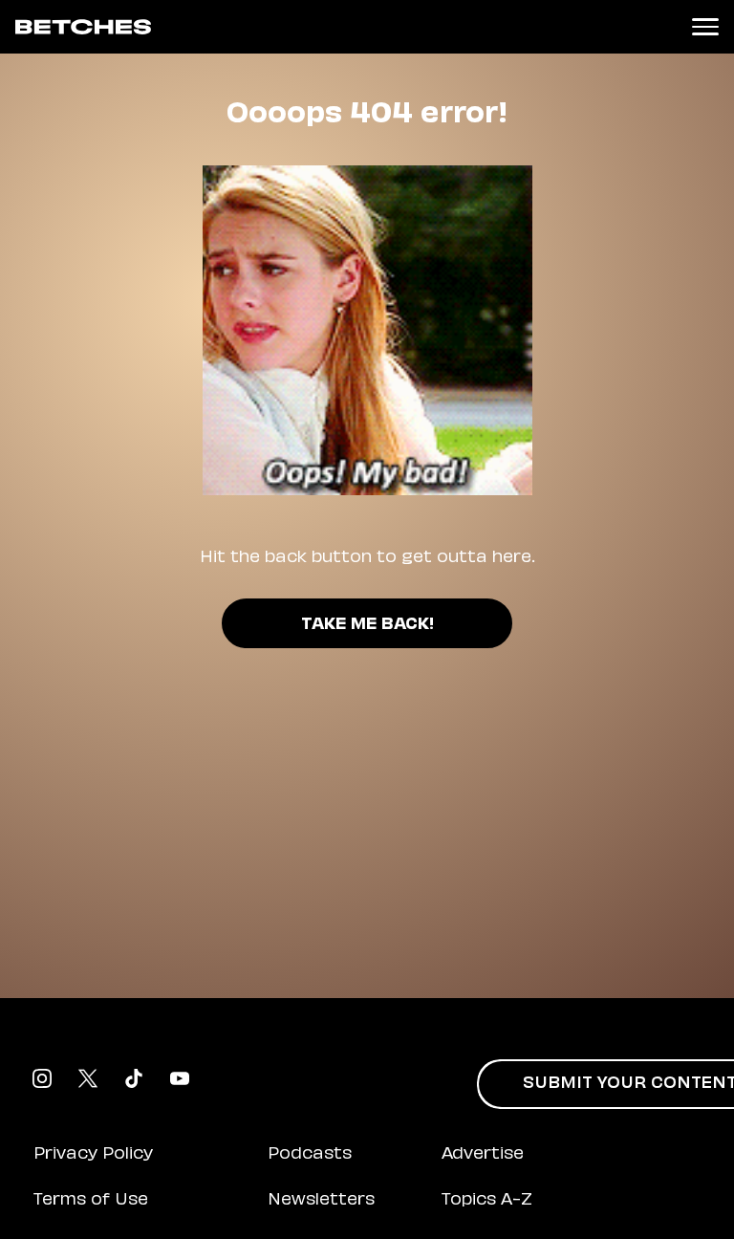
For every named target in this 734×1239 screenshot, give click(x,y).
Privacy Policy (93, 1155)
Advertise (483, 1155)
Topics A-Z (487, 1200)
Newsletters (321, 1200)
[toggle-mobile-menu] (705, 26)
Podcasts (310, 1155)
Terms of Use (90, 1200)
